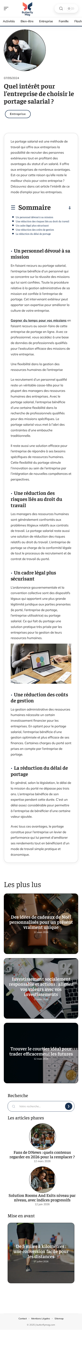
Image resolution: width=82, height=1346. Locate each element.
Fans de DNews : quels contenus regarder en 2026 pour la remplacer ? (42, 1154)
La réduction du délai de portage (33, 233)
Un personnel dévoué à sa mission (34, 217)
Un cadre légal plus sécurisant (32, 225)
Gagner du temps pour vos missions (39, 320)
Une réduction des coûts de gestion (35, 229)
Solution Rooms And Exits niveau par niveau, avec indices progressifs (42, 1197)
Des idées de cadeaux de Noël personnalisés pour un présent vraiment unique (41, 922)
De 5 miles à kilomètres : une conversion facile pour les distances (41, 1251)
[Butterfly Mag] (27, 8)
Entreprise (18, 114)
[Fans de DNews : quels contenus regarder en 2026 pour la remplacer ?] (42, 1137)
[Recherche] (61, 9)
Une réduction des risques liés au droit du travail (42, 221)
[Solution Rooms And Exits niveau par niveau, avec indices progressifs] (42, 1180)
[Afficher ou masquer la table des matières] (61, 208)
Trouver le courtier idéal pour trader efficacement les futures (41, 1050)
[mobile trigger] (7, 8)
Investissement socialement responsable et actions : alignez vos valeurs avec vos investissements (41, 986)
